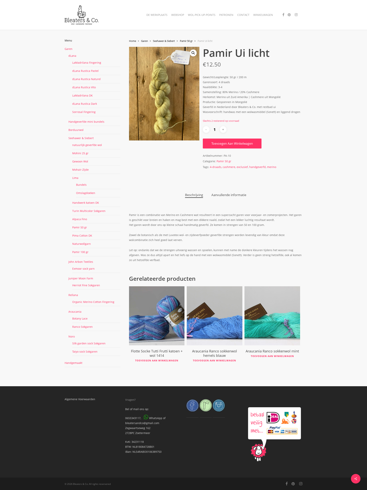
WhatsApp (155, 418)
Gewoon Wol (80, 161)
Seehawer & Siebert (81, 138)
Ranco (82, 327)
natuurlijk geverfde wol (87, 145)
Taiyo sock (84, 351)
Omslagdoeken (85, 193)
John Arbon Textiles (80, 262)
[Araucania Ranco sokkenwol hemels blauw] (214, 316)
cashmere (229, 167)
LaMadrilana (86, 62)
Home (132, 41)
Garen (68, 49)
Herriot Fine (86, 285)
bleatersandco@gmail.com (142, 423)
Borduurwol (76, 130)
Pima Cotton (82, 235)
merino (271, 167)
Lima (75, 178)
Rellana (73, 295)
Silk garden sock (89, 343)
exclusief (242, 167)
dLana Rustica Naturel (86, 79)
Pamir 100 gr (80, 252)
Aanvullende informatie (228, 195)
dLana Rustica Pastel (85, 71)
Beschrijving (194, 195)
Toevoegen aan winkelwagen (232, 143)
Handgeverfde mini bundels (86, 121)
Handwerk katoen (85, 202)
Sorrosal (84, 112)
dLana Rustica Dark (84, 103)
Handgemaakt (73, 363)
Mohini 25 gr (80, 153)
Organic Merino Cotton (93, 302)
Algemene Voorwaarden (80, 399)
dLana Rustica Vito (84, 87)
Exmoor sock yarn (83, 268)
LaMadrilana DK (82, 95)
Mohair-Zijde (80, 169)
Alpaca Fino (79, 219)
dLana (72, 56)
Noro (71, 336)
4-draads (215, 167)
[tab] (194, 195)
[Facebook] (192, 413)
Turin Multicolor (89, 211)
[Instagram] (219, 413)
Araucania (74, 311)
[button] (193, 52)
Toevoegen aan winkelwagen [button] (156, 360)
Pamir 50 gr (79, 227)
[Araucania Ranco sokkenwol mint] (272, 316)
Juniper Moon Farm (80, 278)
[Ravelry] (206, 413)
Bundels (81, 185)
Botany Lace (80, 318)
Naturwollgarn (81, 244)
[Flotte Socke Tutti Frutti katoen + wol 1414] (156, 316)
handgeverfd (257, 167)
